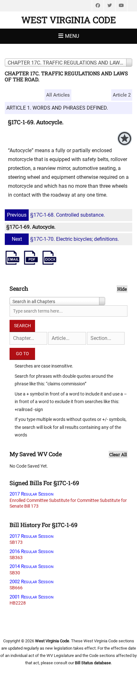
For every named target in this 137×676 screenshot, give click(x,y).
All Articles (58, 95)
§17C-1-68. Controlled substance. (56, 215)
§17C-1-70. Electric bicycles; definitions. (65, 239)
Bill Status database (93, 662)
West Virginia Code (68, 20)
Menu (72, 36)
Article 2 (122, 95)
